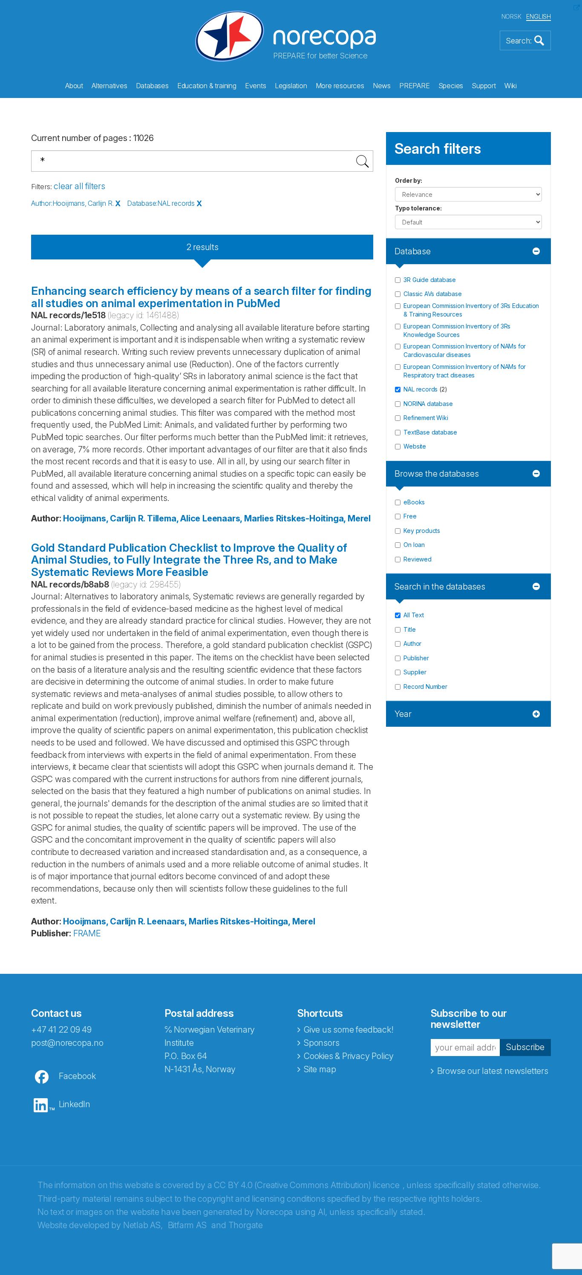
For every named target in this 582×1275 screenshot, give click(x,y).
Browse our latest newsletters (492, 1071)
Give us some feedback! (349, 1030)
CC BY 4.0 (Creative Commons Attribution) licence (306, 1185)
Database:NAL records (161, 203)
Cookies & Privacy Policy (349, 1056)
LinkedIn (74, 1104)
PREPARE (414, 85)
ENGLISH (538, 16)
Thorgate (245, 1225)
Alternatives (109, 85)
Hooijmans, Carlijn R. (104, 518)
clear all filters (79, 186)
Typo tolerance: (418, 208)
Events (255, 85)
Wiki (510, 85)
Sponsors (321, 1043)
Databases (152, 85)
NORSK (511, 16)
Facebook (77, 1076)
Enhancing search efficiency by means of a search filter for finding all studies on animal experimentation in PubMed (201, 297)
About (74, 85)
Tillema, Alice (173, 518)
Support (484, 85)
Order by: (408, 180)
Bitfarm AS (187, 1225)
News (382, 85)
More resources (340, 85)
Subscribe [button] (525, 1047)
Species (451, 85)
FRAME (87, 933)
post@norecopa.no (67, 1043)
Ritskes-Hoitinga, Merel (323, 518)
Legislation (291, 85)
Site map (320, 1069)
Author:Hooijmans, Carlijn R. (72, 203)
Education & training (206, 85)
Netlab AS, (143, 1225)
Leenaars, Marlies (238, 518)
